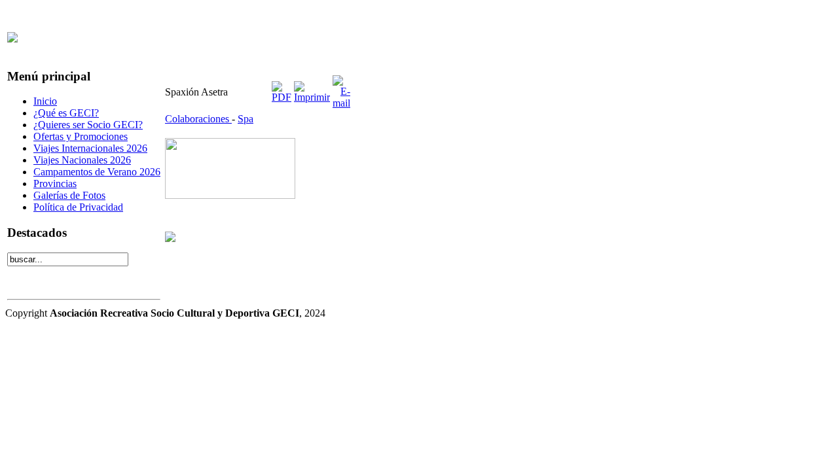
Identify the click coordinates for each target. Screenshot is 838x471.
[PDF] (281, 97)
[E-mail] (341, 103)
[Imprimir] (312, 97)
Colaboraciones (198, 118)
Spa (245, 118)
